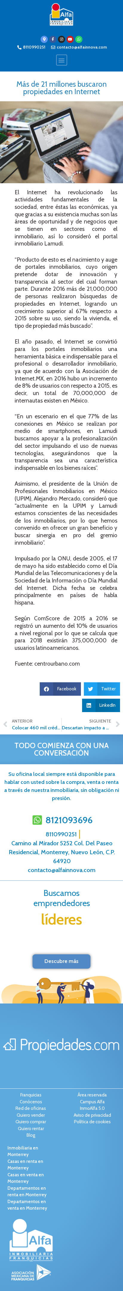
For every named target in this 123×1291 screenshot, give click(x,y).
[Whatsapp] (78, 39)
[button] (61, 60)
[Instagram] (61, 39)
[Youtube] (70, 39)
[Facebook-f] (52, 39)
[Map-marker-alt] (44, 39)
